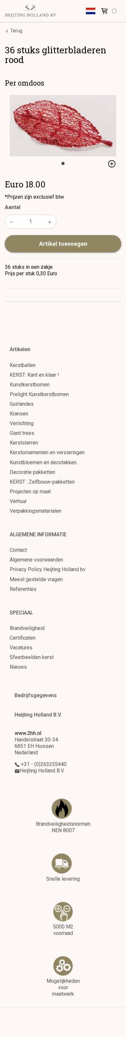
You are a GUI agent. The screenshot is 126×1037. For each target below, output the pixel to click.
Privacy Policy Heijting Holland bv (48, 569)
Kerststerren (24, 443)
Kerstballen (23, 365)
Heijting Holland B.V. (42, 771)
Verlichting (22, 423)
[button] (90, 11)
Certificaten (23, 638)
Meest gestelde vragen (36, 579)
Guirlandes (22, 404)
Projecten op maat (30, 491)
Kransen (19, 414)
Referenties (23, 589)
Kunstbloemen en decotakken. (44, 462)
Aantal (12, 207)
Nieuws (18, 667)
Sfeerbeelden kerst (32, 657)
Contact (18, 550)
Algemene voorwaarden (36, 560)
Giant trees (22, 433)
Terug (15, 30)
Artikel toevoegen (63, 243)
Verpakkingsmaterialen (35, 511)
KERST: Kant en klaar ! (34, 375)
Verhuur (18, 501)
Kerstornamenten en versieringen (47, 452)
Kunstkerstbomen (30, 385)
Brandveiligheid (27, 628)
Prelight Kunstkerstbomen (39, 394)
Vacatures (21, 647)
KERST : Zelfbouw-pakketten (42, 482)
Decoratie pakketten (32, 472)
